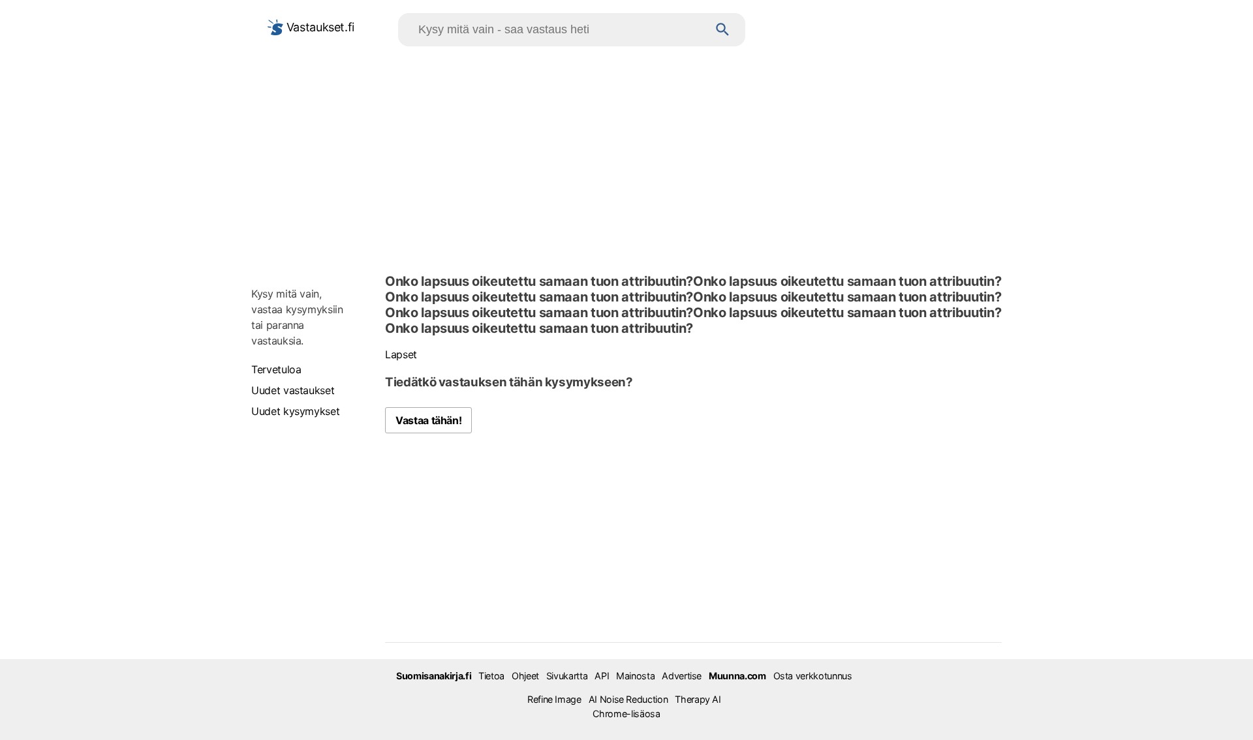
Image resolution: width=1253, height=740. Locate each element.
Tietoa (491, 675)
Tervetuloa (276, 369)
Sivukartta (566, 675)
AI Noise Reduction (628, 699)
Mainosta (635, 675)
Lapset (401, 354)
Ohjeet (525, 675)
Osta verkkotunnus (812, 675)
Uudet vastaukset (292, 390)
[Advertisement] (626, 157)
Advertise (682, 675)
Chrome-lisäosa (626, 713)
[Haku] (723, 30)
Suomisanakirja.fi (433, 675)
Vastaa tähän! (428, 420)
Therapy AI (697, 699)
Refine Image (554, 699)
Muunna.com (737, 675)
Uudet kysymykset (295, 411)
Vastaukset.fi (318, 27)
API (602, 675)
